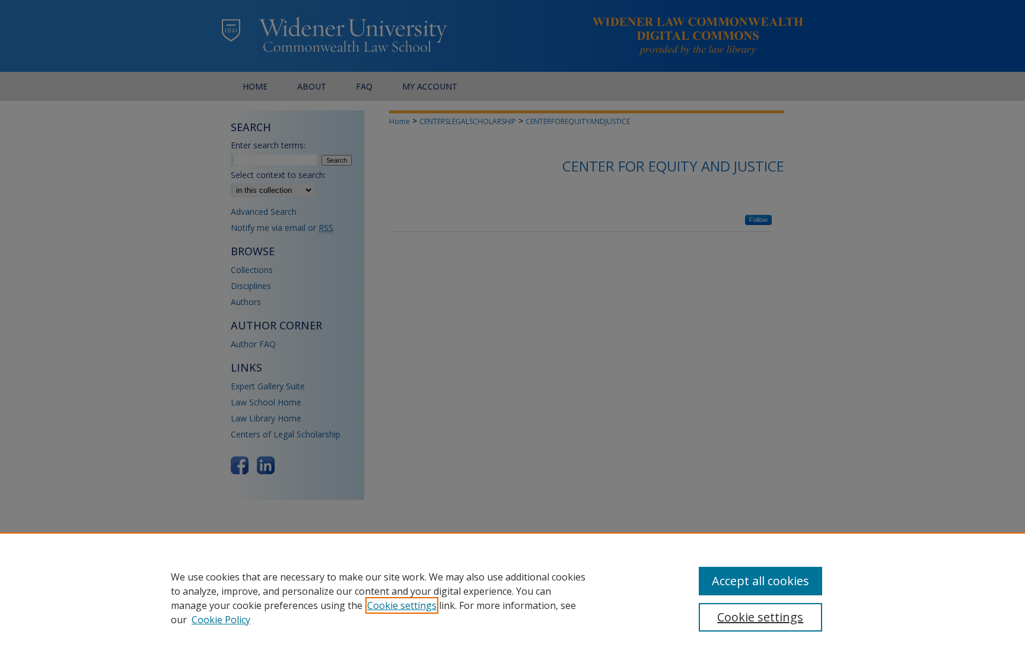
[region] (512, 597)
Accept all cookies (760, 581)
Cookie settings (402, 605)
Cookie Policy (221, 619)
